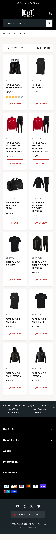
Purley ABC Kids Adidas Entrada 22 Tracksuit (14, 147)
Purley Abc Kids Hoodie (13, 374)
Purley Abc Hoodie (39, 374)
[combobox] (28, 23)
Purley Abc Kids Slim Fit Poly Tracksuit (39, 206)
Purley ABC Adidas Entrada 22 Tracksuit (40, 147)
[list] (28, 409)
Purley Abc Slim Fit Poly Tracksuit (40, 265)
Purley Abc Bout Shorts (14, 86)
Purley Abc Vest (37, 86)
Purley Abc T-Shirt (13, 263)
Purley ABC (20, 33)
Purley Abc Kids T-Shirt (39, 320)
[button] (5, 13)
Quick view (15, 103)
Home (9, 33)
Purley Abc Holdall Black (13, 205)
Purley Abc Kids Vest (13, 320)
